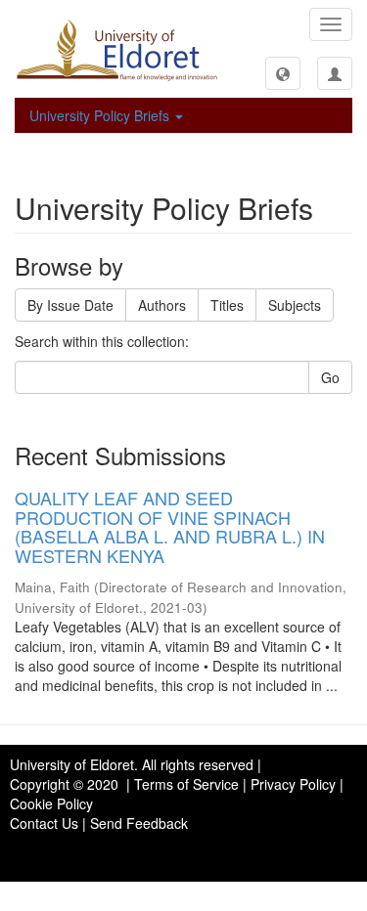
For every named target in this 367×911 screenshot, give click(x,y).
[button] (282, 73)
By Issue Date (70, 305)
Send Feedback (139, 823)
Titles (227, 305)
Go (330, 377)
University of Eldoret (72, 764)
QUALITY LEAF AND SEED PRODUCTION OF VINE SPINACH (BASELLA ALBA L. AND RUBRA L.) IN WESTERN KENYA (170, 526)
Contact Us (44, 823)
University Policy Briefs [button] (101, 115)
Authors (162, 305)
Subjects (294, 305)
